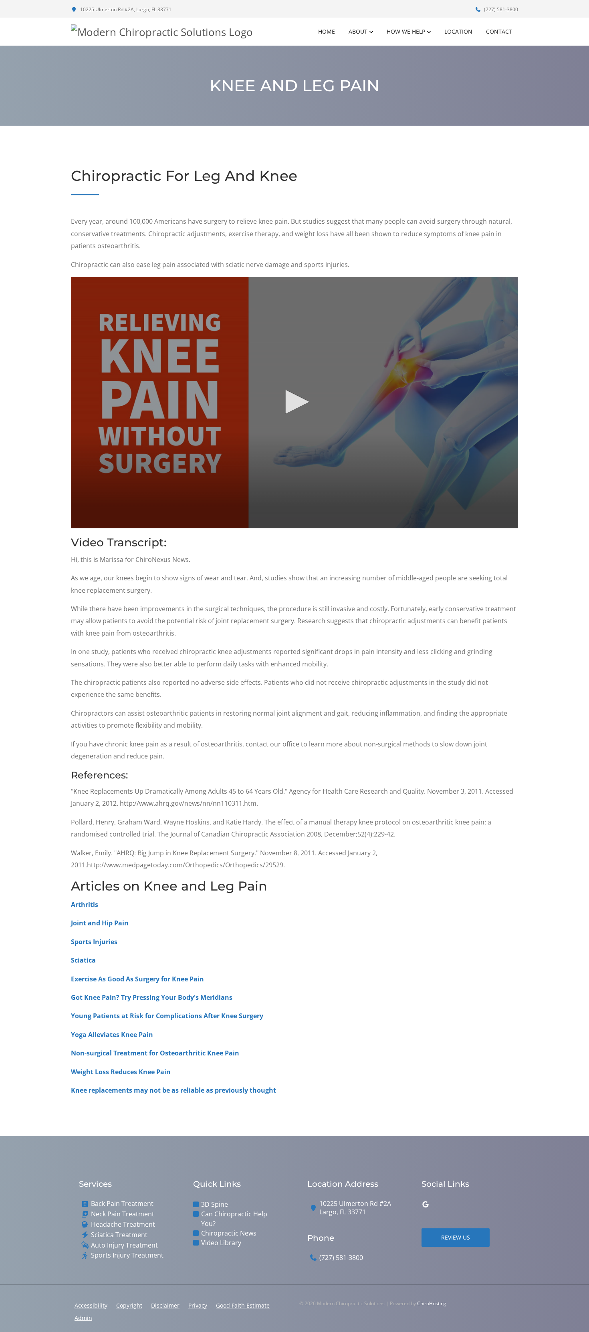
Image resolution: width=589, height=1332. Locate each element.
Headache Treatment (123, 1224)
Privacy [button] (197, 1305)
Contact (499, 31)
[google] (426, 1204)
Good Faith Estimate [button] (243, 1305)
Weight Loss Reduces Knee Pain (121, 1071)
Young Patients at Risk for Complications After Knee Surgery (167, 1015)
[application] (294, 402)
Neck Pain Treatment (122, 1214)
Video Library (221, 1242)
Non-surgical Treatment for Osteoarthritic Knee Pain (155, 1053)
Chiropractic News (228, 1233)
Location (458, 31)
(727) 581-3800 (500, 9)
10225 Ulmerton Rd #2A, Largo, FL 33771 (125, 9)
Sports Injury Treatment (127, 1255)
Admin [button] (83, 1318)
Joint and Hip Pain (100, 923)
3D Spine (214, 1204)
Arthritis (84, 904)
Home (326, 31)
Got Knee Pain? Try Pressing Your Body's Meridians (151, 997)
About (358, 31)
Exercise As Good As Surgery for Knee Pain (137, 979)
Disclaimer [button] (165, 1305)
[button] (294, 401)
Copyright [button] (129, 1305)
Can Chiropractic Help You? (234, 1219)
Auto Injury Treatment (124, 1245)
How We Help (406, 31)
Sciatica (83, 960)
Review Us (455, 1237)
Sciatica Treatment (119, 1235)
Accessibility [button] (91, 1305)
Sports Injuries (94, 941)
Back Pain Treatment (122, 1204)
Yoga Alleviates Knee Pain (112, 1034)
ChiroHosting (431, 1303)
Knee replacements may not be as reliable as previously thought (173, 1090)
